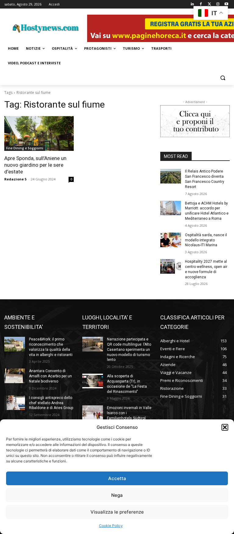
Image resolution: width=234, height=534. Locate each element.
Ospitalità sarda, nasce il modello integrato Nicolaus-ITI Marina (206, 240)
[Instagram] (217, 4)
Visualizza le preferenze (117, 512)
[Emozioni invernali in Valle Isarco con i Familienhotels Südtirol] (92, 412)
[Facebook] (200, 4)
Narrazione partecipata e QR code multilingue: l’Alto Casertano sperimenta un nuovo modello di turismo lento (129, 349)
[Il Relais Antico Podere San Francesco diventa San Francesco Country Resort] (170, 176)
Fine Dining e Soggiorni (24, 148)
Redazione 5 (15, 179)
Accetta (117, 478)
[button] (225, 427)
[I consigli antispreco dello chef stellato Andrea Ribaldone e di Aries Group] (14, 402)
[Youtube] (226, 4)
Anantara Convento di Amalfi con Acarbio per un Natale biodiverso (50, 376)
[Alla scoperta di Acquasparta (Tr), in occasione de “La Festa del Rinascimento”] (92, 381)
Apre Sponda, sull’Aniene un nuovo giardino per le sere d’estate (35, 165)
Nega (117, 495)
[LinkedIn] (192, 4)
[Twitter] (209, 4)
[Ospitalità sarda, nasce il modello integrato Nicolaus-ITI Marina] (170, 240)
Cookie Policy (111, 525)
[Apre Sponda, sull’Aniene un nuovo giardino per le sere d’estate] (39, 133)
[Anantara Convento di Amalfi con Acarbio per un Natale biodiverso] (14, 375)
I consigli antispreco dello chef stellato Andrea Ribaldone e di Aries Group (51, 403)
